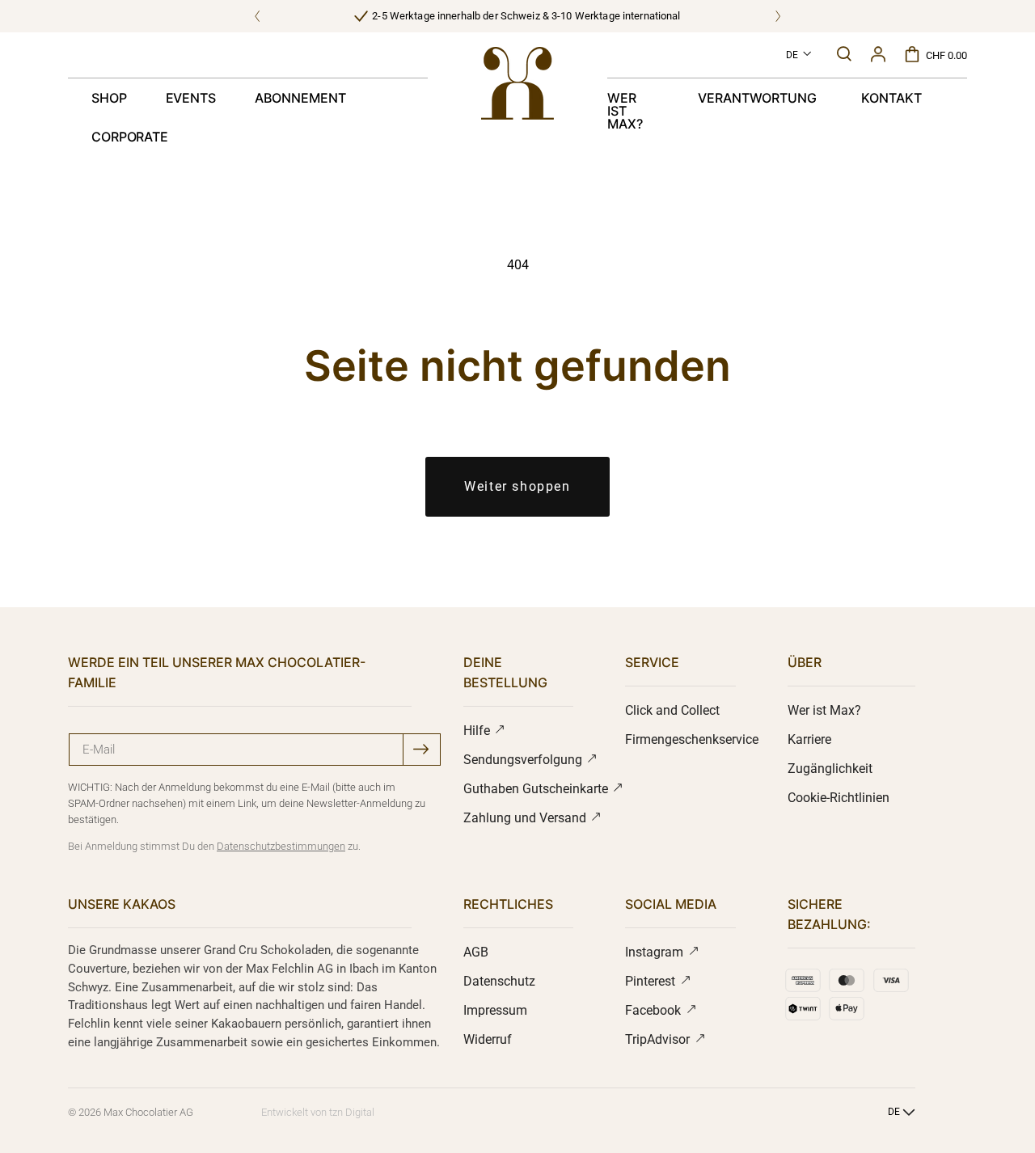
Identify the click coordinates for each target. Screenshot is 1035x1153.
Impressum (495, 1010)
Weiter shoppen (517, 486)
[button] (844, 53)
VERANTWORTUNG (757, 98)
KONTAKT (891, 98)
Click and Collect (672, 710)
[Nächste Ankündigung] (778, 16)
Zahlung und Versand (526, 818)
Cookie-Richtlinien (838, 797)
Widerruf (487, 1039)
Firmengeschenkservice (691, 739)
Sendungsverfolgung (524, 759)
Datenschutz (499, 981)
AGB (475, 952)
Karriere (809, 739)
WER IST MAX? (625, 111)
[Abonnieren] (421, 748)
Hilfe (478, 730)
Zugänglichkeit (830, 768)
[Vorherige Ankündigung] (257, 16)
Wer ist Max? (824, 710)
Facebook (654, 1010)
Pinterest (651, 981)
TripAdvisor (659, 1039)
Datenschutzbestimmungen (281, 846)
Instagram (655, 952)
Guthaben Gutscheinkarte (537, 788)
